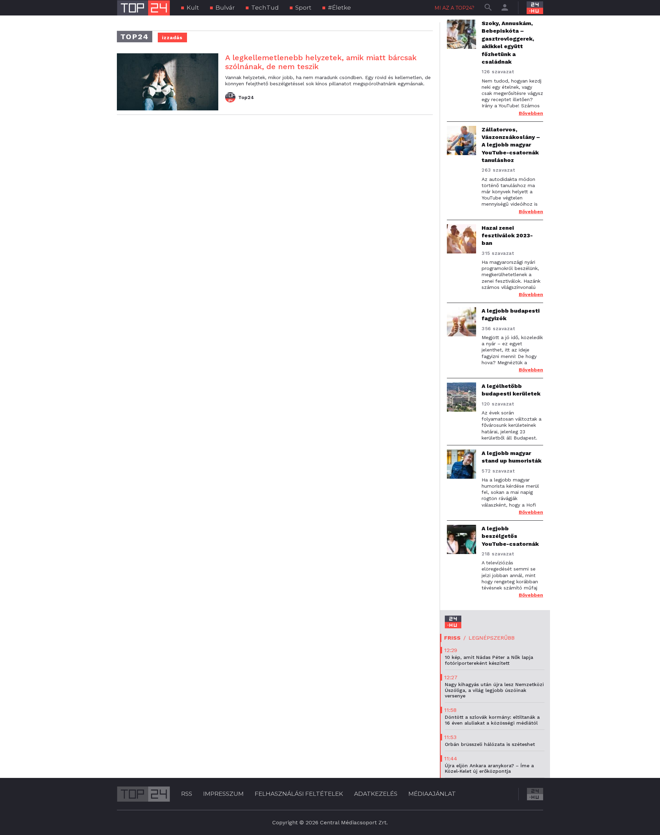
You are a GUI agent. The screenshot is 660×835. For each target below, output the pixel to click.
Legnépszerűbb (492, 638)
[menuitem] (190, 7)
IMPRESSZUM (223, 793)
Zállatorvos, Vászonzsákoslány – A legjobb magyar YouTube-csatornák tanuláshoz (511, 145)
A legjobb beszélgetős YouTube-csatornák (510, 536)
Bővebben (531, 113)
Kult (193, 7)
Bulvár (225, 7)
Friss (452, 638)
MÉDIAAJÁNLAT (432, 793)
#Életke (339, 7)
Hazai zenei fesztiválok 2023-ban (507, 236)
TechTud (265, 7)
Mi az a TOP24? (454, 8)
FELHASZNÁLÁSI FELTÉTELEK (299, 793)
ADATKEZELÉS (375, 793)
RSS (186, 793)
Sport (303, 7)
